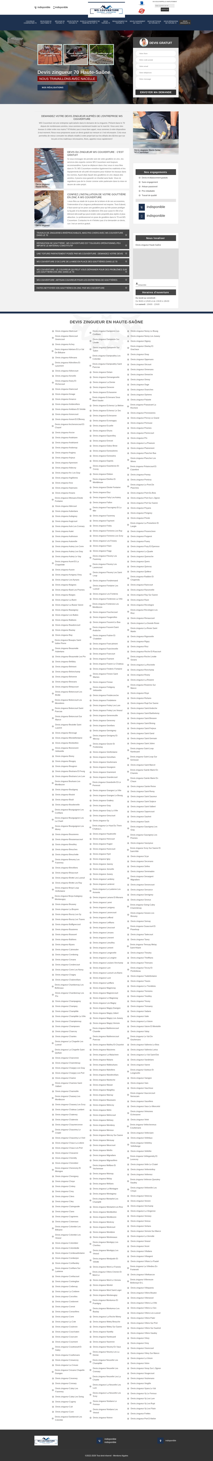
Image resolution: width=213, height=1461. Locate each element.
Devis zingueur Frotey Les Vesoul (107, 710)
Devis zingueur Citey (64, 1201)
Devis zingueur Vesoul (140, 1241)
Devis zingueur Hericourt (104, 839)
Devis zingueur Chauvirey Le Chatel (68, 1131)
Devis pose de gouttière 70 (46, 22)
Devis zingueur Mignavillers (105, 1160)
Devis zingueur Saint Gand (142, 733)
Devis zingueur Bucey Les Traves (70, 919)
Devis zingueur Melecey (103, 1105)
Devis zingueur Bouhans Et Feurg (70, 771)
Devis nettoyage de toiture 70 (154, 22)
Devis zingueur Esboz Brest (105, 446)
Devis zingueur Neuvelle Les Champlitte (105, 1361)
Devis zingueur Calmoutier (67, 950)
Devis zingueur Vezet (140, 1246)
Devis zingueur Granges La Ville (107, 790)
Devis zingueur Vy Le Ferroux (144, 1393)
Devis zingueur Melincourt (104, 1115)
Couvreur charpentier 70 (30, 22)
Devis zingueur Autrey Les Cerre (69, 546)
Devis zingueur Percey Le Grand (145, 418)
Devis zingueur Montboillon (105, 1212)
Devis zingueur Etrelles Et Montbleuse (104, 480)
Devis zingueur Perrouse (141, 423)
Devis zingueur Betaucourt (67, 687)
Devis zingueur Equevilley (104, 436)
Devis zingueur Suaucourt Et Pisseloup (142, 927)
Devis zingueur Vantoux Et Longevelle (142, 1071)
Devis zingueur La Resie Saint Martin (144, 629)
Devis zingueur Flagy (102, 551)
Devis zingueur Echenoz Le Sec (107, 411)
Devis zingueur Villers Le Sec (144, 1308)
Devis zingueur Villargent (142, 1256)
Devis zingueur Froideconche (106, 695)
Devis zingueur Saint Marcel (143, 765)
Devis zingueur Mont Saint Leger (107, 1290)
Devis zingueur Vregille (141, 1383)
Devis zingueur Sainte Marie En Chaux (144, 779)
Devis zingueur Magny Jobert (105, 1013)
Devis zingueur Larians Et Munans (108, 897)
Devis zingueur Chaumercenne (69, 1125)
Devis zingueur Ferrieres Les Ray (107, 531)
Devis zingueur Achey (64, 344)
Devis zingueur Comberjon (67, 1258)
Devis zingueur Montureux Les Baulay (106, 1310)
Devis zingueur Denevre (103, 387)
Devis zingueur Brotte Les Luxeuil (70, 878)
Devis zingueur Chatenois (66, 1120)
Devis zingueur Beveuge (66, 733)
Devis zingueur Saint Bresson (144, 718)
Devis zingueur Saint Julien (143, 743)
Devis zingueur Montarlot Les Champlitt (105, 1200)
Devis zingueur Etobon (103, 474)
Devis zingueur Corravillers (67, 1312)
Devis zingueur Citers (64, 1196)
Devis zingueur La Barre (66, 600)
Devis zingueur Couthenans (67, 1355)
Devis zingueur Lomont (103, 948)
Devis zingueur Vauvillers (142, 1101)
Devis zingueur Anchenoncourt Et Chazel (69, 426)
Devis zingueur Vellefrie (141, 1151)
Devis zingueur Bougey (65, 761)
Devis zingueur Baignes (65, 585)
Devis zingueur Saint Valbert (143, 806)
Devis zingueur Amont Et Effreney (70, 419)
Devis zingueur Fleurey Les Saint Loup (107, 574)
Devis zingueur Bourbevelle (67, 805)
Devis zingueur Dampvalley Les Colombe (106, 357)
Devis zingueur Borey (64, 756)
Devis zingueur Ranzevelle (142, 590)
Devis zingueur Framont (103, 659)
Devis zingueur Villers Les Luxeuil (145, 1313)
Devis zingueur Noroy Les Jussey (145, 336)
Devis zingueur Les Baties (66, 615)
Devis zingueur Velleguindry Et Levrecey (143, 1157)
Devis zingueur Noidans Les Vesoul (105, 1411)
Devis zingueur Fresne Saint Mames (105, 675)
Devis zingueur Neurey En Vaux (107, 1347)
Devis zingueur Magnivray (104, 988)
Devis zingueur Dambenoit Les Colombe (68, 1418)
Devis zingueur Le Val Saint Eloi (145, 1055)
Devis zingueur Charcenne (67, 1058)
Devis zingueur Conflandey (67, 1263)
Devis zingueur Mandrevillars (105, 1075)
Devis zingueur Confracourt (67, 1276)
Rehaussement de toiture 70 (119, 22)
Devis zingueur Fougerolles (105, 617)
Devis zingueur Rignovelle (142, 636)
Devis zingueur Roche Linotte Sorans (143, 658)
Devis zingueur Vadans (141, 1011)
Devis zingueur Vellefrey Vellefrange (141, 1144)
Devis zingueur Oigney (141, 341)
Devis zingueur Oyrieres (141, 395)
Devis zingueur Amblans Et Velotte (70, 409)
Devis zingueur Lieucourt (104, 928)
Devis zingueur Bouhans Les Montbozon (67, 783)
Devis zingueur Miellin (102, 1150)
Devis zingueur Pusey (140, 541)
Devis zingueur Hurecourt (104, 849)
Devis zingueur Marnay (103, 1095)
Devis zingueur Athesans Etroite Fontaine (69, 499)
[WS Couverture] (106, 10)
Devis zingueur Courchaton (67, 1332)
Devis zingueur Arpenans (66, 488)
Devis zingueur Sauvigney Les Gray (144, 828)
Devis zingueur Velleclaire (142, 1133)
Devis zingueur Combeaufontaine (70, 1253)
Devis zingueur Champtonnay (68, 1021)
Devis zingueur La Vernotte (142, 1236)
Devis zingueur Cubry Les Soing (69, 1397)
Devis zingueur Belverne (66, 677)
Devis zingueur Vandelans (142, 1060)
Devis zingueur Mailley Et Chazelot (108, 1045)
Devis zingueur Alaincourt (66, 389)
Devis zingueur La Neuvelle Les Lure (107, 1386)
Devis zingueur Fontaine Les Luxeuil (105, 587)
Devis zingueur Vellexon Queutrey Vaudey (145, 1181)
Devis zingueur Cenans (65, 960)
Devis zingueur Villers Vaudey (144, 1333)
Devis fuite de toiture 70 (73, 22)
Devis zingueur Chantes (65, 1036)
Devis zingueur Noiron (103, 1418)
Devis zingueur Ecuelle (103, 426)
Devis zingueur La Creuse (66, 1365)
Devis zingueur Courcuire (66, 1337)
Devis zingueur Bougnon (66, 766)
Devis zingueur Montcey (103, 1222)
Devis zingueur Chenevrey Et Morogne (68, 1169)
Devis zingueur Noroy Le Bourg (144, 331)
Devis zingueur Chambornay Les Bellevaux (69, 986)
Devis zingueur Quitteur (141, 572)
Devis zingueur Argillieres (66, 478)
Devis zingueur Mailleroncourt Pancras (106, 1038)
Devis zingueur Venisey (141, 1216)
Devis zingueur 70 (185, 22)
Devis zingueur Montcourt (104, 1227)
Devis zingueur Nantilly (103, 1332)
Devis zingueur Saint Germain (144, 738)
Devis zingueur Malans (103, 1060)
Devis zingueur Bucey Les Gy (68, 914)
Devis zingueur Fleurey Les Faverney (105, 557)
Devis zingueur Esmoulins (104, 456)
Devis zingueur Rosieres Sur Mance (143, 686)
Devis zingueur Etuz (102, 492)
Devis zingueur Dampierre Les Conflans (106, 332)
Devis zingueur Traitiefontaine (144, 976)
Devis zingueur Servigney (142, 895)
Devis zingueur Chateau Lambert (69, 1110)
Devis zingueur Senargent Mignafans (142, 878)
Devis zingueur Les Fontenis (105, 594)
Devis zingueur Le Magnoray (105, 998)
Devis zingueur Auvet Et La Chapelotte (67, 563)
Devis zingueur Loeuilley (104, 943)
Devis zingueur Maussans (104, 1100)
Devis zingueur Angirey (65, 453)
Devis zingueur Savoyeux (142, 843)
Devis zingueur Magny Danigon (107, 1008)
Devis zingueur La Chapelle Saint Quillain (69, 1051)
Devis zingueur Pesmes (141, 428)
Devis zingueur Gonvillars (104, 757)
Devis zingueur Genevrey (104, 720)
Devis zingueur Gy (101, 821)
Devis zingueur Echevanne (105, 416)
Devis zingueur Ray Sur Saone (144, 595)
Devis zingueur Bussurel (66, 934)
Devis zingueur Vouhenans (142, 1378)
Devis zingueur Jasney (103, 864)
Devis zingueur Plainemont (142, 448)
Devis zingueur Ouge (140, 385)
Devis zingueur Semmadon (142, 871)
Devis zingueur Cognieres (66, 1216)
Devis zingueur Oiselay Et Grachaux (142, 347)
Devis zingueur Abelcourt (66, 331)
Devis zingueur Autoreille (66, 541)
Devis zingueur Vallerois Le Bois (145, 1045)
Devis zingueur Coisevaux (66, 1222)
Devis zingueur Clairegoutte (67, 1206)
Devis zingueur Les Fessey (105, 541)
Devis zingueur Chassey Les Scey (70, 1104)
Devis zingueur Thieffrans (142, 958)
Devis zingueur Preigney (141, 513)
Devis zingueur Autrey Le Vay (68, 556)
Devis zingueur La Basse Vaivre (69, 605)
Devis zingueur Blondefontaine (68, 738)
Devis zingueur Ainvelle (65, 376)
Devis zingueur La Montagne (105, 1189)
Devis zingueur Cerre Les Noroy (69, 970)
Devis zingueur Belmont (65, 667)
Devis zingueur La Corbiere (67, 1291)
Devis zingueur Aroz (64, 483)
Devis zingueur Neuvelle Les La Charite (107, 1378)
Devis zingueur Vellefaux (141, 1138)
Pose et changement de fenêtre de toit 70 (90, 22)
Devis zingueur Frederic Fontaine (107, 669)
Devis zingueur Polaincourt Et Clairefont (143, 468)
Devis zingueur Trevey (140, 1001)
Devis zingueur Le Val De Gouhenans (141, 1038)
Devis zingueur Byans (65, 944)
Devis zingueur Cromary (66, 1383)
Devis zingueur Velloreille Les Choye (144, 1189)
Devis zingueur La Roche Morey (107, 1317)
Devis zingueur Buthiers (65, 939)
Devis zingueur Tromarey (142, 1006)
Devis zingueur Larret (102, 902)
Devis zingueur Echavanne (105, 392)
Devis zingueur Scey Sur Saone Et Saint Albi (145, 849)
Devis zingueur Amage (65, 394)
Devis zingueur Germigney (104, 731)
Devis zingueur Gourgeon (104, 767)
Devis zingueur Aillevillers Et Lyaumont (67, 364)
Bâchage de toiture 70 (60, 22)
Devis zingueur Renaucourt (143, 618)
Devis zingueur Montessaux (105, 1237)
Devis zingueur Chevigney (67, 1176)
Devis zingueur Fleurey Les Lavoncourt (105, 565)
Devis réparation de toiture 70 (171, 22)
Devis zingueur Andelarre (66, 438)
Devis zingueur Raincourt (142, 585)
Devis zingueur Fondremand (105, 581)
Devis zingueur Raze (140, 600)
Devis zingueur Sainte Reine (143, 786)
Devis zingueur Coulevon (66, 1327)
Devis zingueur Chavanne (66, 1153)
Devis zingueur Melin (102, 1110)
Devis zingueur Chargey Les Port (69, 1073)
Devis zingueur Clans (64, 1211)
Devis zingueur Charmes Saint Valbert (68, 1084)
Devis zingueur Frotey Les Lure (106, 705)
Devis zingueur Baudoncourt (67, 625)
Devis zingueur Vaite (140, 1016)
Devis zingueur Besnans (66, 682)
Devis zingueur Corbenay (66, 1286)
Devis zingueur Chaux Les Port (69, 1148)
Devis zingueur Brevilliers (66, 868)
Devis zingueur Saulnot (141, 817)
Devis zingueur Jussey (103, 874)
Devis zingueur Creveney (66, 1378)
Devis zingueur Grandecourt (105, 777)
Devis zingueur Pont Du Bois (143, 493)
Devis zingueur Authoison (66, 536)
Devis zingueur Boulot (65, 795)
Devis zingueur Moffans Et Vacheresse (104, 1167)
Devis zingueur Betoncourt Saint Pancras (69, 709)
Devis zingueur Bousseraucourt (69, 839)
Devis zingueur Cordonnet (66, 1302)
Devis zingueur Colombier (66, 1243)
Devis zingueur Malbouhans (105, 1065)
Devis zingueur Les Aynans (67, 580)
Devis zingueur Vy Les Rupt (143, 1403)
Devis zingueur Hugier (103, 844)
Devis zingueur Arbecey (65, 468)
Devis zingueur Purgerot (141, 536)
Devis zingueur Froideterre (104, 700)
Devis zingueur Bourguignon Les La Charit (69, 819)
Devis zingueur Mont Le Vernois (107, 1280)
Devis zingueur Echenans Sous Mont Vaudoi (106, 399)
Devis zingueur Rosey (140, 675)
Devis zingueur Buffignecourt (68, 924)
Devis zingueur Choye (65, 1181)
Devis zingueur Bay (63, 635)
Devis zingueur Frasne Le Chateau (108, 664)
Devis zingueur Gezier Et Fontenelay (104, 745)
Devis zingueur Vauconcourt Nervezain (142, 1094)
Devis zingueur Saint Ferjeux (143, 728)
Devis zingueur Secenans (142, 861)
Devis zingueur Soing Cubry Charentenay (142, 906)
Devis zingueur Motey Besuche (106, 1322)
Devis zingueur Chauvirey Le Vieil (70, 1138)
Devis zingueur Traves (140, 981)
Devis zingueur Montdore (104, 1232)
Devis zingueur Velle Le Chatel (144, 1164)
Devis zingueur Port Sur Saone (144, 503)
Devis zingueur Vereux (141, 1221)
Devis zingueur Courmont (66, 1342)
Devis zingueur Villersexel (142, 1298)
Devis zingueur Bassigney (66, 610)
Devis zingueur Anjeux (65, 458)
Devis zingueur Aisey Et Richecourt (65, 382)
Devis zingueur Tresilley (141, 996)
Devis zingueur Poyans (141, 508)
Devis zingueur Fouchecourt (105, 612)
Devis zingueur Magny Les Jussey (108, 1018)
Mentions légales (120, 1456)
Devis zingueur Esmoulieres (105, 451)
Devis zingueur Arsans (65, 493)
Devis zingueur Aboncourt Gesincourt (66, 337)
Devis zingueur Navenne (104, 1342)
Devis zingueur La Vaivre (142, 1021)
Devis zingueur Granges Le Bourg (108, 795)
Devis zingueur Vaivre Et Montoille (146, 1026)
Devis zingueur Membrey (104, 1125)
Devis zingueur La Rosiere (142, 680)
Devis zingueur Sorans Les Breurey (142, 914)
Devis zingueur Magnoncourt (105, 993)
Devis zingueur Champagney (68, 1001)
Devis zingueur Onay (140, 354)
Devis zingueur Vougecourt (142, 1373)
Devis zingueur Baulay (65, 630)
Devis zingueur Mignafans (104, 1155)
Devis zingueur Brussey (65, 904)
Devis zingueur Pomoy (141, 475)
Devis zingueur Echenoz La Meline (108, 406)
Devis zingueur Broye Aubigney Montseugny (68, 897)
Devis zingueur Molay (102, 1179)
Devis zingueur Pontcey (141, 480)
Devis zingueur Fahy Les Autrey (107, 497)
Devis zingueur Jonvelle (103, 869)
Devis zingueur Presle (140, 518)
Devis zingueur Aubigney (66, 516)
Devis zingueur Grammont (104, 772)
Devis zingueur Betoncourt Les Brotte (68, 693)
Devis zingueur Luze (102, 978)
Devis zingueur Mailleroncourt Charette (106, 1029)
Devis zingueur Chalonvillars (68, 980)
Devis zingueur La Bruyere (67, 909)
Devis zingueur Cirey (64, 1191)
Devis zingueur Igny (101, 859)
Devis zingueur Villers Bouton (144, 1293)
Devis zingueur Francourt (104, 654)
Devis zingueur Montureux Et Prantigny (105, 1301)
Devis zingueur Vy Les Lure (143, 1398)
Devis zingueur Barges (65, 595)
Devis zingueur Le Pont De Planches (142, 486)
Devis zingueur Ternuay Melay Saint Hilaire (143, 946)
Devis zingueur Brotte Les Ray (68, 883)
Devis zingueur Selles (140, 866)
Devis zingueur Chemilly (66, 1158)
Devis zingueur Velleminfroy (143, 1169)
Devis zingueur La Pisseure (143, 443)
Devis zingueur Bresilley (66, 844)
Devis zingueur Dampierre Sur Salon (106, 349)
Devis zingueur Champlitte (67, 1011)
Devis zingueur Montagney (104, 1194)
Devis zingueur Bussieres (66, 929)
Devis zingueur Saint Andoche (144, 708)
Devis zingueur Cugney (65, 1402)
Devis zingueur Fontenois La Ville (108, 599)
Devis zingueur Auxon (65, 570)
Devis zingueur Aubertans (66, 511)
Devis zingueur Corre (64, 1317)
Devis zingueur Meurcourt (104, 1145)
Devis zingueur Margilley (104, 1090)
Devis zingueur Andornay (66, 448)
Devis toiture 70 (105, 22)
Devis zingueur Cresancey (67, 1360)
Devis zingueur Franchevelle (105, 649)
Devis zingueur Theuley (141, 953)
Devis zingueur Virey (140, 1343)
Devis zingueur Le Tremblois (143, 986)
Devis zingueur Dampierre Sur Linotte (106, 341)
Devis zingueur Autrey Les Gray (69, 551)
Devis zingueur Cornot (65, 1307)
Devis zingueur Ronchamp (142, 670)
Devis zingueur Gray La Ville (105, 811)
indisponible (43, 7)
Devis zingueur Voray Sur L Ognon (146, 1368)
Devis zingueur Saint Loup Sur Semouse (143, 758)
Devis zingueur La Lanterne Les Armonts (107, 890)
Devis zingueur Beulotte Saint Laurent (68, 726)
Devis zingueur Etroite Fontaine (107, 487)
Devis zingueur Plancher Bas (143, 453)
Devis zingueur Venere (141, 1201)
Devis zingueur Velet (140, 1120)
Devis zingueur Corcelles (66, 1296)
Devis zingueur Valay (140, 1031)
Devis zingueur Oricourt (141, 364)
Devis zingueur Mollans (103, 1184)
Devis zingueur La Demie (104, 382)
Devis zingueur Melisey (103, 1120)
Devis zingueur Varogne (141, 1078)
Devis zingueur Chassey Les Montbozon (67, 1098)
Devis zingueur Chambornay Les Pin (69, 994)
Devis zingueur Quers (140, 561)
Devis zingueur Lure (102, 968)
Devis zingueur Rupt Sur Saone (144, 703)
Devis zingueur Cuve (64, 1412)
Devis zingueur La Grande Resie (145, 623)
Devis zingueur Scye (140, 856)
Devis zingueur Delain (102, 372)
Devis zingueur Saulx (140, 822)
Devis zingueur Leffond (103, 917)
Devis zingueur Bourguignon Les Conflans (69, 811)
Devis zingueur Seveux (141, 900)
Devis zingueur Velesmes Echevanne (142, 1113)
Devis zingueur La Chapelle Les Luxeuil (69, 1043)
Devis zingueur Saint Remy (143, 791)
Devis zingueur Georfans (104, 725)
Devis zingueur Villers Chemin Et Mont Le (107, 1273)
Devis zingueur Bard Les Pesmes (70, 590)
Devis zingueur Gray (102, 805)
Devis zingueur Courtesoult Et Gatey (68, 1348)
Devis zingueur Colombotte (67, 1248)
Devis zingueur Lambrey (103, 879)
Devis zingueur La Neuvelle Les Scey (107, 1394)
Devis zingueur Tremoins (141, 991)
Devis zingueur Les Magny (104, 1003)
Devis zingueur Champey (66, 1006)
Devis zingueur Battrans (65, 620)
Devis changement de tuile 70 (137, 22)
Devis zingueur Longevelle (104, 953)
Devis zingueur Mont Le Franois (107, 1267)
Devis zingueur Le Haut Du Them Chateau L (107, 827)
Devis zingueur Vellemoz (141, 1174)
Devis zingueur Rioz (139, 646)
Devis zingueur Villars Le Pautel (145, 1261)
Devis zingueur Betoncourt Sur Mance (68, 718)
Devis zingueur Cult (64, 1407)
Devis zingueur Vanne (140, 1065)
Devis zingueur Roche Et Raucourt (146, 652)
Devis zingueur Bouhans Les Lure (70, 776)
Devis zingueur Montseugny (105, 1295)
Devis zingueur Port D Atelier (143, 1419)
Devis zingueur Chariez (65, 1078)
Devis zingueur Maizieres (104, 1050)
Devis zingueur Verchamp (142, 1206)
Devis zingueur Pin (139, 438)
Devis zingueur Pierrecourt (142, 433)
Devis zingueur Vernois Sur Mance (146, 1231)
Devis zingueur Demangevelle (106, 377)
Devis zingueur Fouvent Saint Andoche (106, 628)
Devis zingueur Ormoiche (142, 374)
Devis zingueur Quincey (141, 566)
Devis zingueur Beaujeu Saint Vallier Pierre (68, 641)
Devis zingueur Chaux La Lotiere (69, 1143)
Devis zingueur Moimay (103, 1174)
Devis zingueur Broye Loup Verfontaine (67, 889)
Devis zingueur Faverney (104, 516)
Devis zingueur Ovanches (142, 390)
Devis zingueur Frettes (140, 1414)
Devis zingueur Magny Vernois (106, 1023)
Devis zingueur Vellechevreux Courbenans (143, 1126)
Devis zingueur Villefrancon (143, 1275)
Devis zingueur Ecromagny (105, 421)
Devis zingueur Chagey (65, 975)
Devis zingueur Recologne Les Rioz (144, 611)
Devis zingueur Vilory (140, 1338)
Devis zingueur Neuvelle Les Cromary (105, 1370)
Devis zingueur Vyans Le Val (143, 1388)
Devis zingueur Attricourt (66, 506)
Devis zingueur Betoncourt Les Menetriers (68, 701)
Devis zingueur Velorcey (141, 1196)
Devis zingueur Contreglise (67, 1281)
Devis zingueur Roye (140, 693)
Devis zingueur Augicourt (66, 521)
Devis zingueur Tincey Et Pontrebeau (141, 969)
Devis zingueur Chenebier (66, 1163)
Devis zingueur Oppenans (142, 359)
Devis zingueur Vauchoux (142, 1088)
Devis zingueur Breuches (66, 849)
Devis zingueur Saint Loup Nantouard (142, 750)
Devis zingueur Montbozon (104, 1217)
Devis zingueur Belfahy (65, 662)
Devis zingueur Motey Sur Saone (107, 1327)
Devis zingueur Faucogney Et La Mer (107, 509)
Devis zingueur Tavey (140, 939)
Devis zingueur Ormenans (142, 369)
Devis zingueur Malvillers (104, 1070)
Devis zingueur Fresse (103, 682)
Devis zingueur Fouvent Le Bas (106, 622)
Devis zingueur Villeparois (142, 1288)
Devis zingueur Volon (140, 1363)
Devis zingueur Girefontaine (105, 752)
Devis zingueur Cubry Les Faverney (66, 1390)
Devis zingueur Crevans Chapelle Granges (70, 1371)
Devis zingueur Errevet (103, 441)
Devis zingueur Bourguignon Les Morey (69, 827)
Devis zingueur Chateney (66, 1115)
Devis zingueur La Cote (65, 1322)
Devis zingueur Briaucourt (66, 873)
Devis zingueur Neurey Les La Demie (106, 1353)
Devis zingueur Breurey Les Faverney (67, 861)
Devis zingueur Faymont (103, 521)
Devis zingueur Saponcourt (142, 811)
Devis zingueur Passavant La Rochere (143, 406)
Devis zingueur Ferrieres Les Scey (108, 536)
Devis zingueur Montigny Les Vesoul (105, 1252)
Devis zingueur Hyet (102, 854)
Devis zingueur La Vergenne (143, 1211)
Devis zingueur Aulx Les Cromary (70, 526)
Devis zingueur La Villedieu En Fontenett (143, 1268)
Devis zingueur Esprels (103, 461)
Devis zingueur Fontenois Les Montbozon (106, 605)
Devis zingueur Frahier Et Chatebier (104, 637)
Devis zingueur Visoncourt (142, 1348)
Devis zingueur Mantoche (104, 1080)
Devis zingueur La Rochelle (143, 665)
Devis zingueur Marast (103, 1085)
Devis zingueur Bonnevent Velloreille (66, 749)
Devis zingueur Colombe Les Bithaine (68, 1228)
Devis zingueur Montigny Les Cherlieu (105, 1243)
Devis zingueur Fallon (102, 502)
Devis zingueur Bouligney (66, 790)
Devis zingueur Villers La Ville (144, 1303)
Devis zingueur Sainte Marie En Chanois (144, 771)
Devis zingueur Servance (142, 890)
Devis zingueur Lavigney (104, 907)
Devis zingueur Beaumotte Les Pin (70, 657)
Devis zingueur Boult (64, 800)
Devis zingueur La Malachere (106, 1055)
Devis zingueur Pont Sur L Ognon (145, 498)
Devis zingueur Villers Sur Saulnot (146, 1328)
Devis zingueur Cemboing (66, 955)
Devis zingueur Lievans (103, 933)
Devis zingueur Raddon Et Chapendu (142, 578)
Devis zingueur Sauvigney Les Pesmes (143, 836)
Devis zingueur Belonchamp (67, 672)
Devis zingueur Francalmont (105, 644)
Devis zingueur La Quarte (142, 551)
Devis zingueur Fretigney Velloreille (104, 688)
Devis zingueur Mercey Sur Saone (108, 1135)
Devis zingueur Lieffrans (103, 923)
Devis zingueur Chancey (66, 1031)
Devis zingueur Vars (139, 1083)
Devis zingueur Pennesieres (143, 413)
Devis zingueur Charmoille (67, 1091)
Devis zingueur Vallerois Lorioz (144, 1050)
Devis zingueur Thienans (142, 963)
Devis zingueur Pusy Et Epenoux (145, 546)
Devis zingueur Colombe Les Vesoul (68, 1236)
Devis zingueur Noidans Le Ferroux (105, 1402)
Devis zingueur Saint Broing (143, 723)
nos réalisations (52, 87)
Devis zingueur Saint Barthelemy (145, 713)
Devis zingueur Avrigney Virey (68, 575)
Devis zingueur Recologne (142, 605)
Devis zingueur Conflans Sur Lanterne (67, 1269)
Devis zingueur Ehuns (102, 431)
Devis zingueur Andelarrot (66, 443)
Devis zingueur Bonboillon (67, 743)
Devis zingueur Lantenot (103, 884)
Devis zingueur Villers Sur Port (144, 1323)
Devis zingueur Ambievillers (67, 404)
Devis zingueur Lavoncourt (104, 912)
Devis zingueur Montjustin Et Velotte (105, 1260)
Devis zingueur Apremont (66, 463)
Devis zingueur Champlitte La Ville (70, 1016)
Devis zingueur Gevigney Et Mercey (105, 737)
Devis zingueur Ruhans (141, 698)
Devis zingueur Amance (65, 399)
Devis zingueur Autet (64, 531)
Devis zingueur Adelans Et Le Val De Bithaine (69, 351)
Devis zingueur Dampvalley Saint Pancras (107, 365)
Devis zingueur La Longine (104, 958)
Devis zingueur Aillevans (66, 358)
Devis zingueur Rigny (140, 641)
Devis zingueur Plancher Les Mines (143, 459)
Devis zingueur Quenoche (142, 556)
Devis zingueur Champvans (67, 1026)
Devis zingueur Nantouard (104, 1337)
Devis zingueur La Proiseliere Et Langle (144, 524)
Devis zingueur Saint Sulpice (143, 801)
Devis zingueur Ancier (65, 433)
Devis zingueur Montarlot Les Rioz (108, 1207)
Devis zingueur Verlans (141, 1226)
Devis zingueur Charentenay (67, 1063)
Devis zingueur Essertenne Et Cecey (106, 467)
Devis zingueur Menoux (103, 1130)
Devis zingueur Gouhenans (105, 762)
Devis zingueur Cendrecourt (67, 965)
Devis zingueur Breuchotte (67, 854)
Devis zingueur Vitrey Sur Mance (145, 1353)
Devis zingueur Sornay (141, 921)
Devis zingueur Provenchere (143, 531)
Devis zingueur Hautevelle (104, 834)
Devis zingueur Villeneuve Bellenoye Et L (141, 1281)
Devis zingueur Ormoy (140, 380)
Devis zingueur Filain (102, 546)
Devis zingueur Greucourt (104, 816)
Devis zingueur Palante (141, 400)
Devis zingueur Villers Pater (143, 1318)
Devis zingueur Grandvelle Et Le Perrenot (107, 783)
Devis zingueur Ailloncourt (66, 371)
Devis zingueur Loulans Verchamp (108, 963)
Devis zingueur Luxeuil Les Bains (107, 973)
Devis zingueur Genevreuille (105, 715)
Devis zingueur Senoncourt (142, 885)
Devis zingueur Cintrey (65, 1186)
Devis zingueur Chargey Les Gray (70, 1068)
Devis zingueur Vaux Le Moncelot (145, 1106)
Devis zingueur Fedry (102, 526)
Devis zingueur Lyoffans (103, 983)
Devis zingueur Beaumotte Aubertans (66, 650)
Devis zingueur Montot (103, 1285)
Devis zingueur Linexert (103, 938)
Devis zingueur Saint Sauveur (144, 796)
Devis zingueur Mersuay (103, 1140)
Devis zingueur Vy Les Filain (143, 1409)
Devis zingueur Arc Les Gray (67, 473)
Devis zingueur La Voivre (142, 1358)
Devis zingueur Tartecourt (142, 934)
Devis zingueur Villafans (141, 1251)
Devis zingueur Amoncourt (66, 414)
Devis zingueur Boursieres (67, 834)
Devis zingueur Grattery (103, 800)
